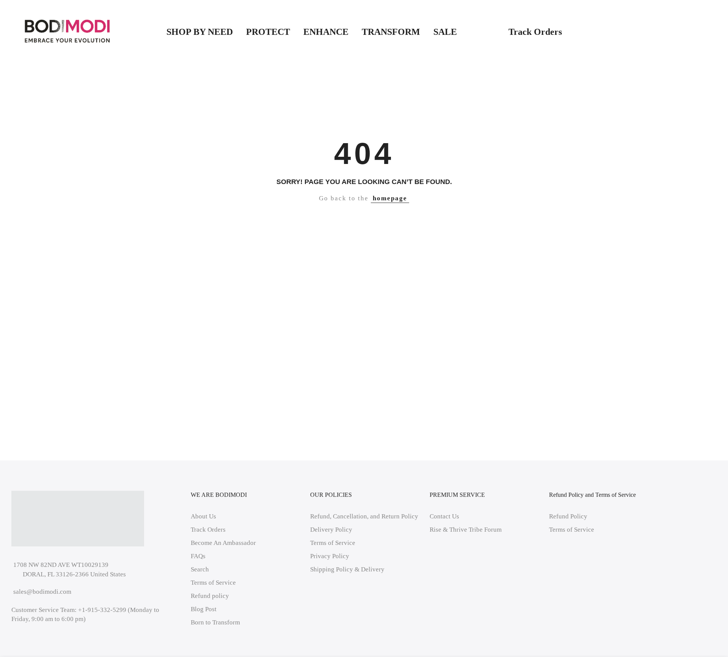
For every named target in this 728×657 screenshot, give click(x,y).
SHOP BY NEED (199, 32)
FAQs (198, 556)
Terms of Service (213, 582)
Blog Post (204, 609)
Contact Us (444, 516)
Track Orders (535, 32)
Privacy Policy (329, 556)
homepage (390, 198)
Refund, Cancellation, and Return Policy (364, 516)
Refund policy (210, 595)
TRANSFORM (391, 32)
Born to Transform (215, 622)
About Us (203, 516)
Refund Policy (568, 516)
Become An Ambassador (223, 542)
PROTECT (268, 32)
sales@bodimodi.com (42, 591)
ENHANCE (325, 32)
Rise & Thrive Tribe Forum (466, 529)
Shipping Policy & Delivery (347, 569)
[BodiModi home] (67, 31)
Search (200, 569)
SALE (464, 32)
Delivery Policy (331, 529)
